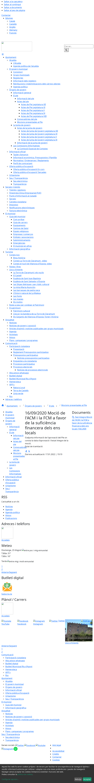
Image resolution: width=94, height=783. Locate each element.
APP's (8, 672)
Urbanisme (10, 485)
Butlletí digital (11, 663)
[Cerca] (66, 50)
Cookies (56, 760)
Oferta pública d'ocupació (17, 693)
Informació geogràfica (15, 707)
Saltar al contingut (12, 4)
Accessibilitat (58, 751)
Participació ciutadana (15, 657)
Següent (13, 572)
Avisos (8, 515)
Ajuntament (12, 406)
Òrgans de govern (33, 406)
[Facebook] (30, 745)
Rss (7, 675)
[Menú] (2, 54)
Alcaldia (8, 412)
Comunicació (7, 654)
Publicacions (11, 518)
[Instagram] (7, 748)
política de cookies (25, 774)
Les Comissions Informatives (15, 471)
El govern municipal (14, 684)
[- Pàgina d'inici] (16, 46)
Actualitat (5, 710)
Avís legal (56, 745)
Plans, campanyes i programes (19, 731)
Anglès (12, 27)
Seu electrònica (12, 737)
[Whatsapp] (16, 748)
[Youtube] (40, 745)
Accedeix (5, 540)
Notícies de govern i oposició (18, 716)
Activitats (9, 725)
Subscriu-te (6, 594)
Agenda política (12, 512)
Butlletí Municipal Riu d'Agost (18, 666)
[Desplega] (20, 406)
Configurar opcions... (10, 779)
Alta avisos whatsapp (15, 660)
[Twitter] (19, 745)
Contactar (6, 15)
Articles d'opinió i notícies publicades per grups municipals (32, 719)
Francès (13, 33)
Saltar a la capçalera (13, 1)
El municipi (6, 702)
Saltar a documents (13, 7)
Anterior (5, 572)
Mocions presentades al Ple (74, 405)
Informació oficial (13, 476)
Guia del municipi (13, 704)
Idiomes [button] (9, 18)
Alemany (13, 30)
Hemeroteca (11, 669)
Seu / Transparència (14, 699)
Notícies (9, 506)
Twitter (61, 620)
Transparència (12, 740)
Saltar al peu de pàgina (14, 10)
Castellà (13, 24)
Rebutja (78, 779)
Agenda (8, 509)
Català (12, 21)
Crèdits (55, 754)
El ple (51, 406)
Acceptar (87, 779)
